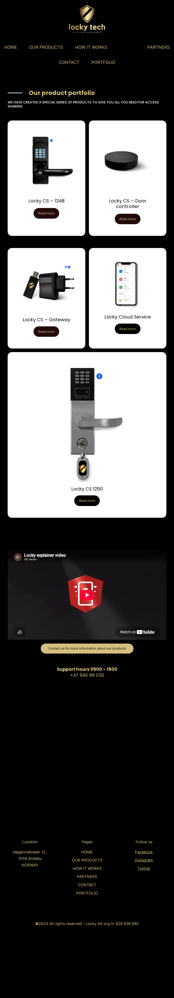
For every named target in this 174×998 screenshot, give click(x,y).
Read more (46, 213)
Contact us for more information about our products (87, 648)
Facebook (144, 852)
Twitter (144, 868)
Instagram (144, 860)
